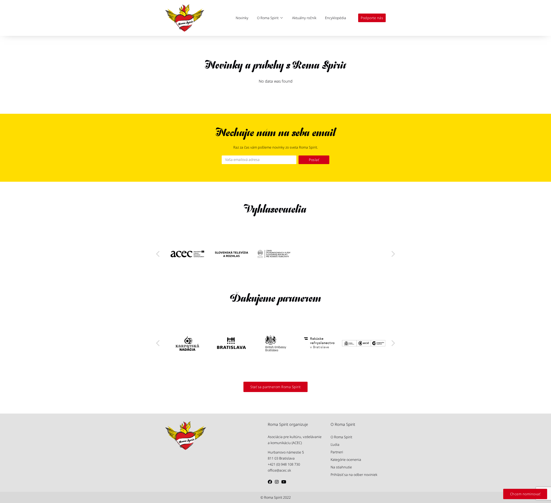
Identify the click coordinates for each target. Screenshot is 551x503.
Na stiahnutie (341, 467)
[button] (270, 18)
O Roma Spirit (341, 437)
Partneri (337, 452)
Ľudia (335, 444)
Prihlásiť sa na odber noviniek (354, 474)
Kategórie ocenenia (346, 459)
